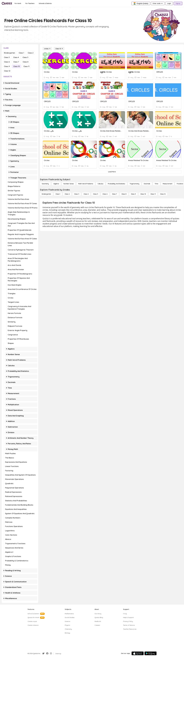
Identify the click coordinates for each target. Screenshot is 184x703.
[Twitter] (43, 653)
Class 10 (16, 66)
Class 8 (25, 62)
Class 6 (7, 62)
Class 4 (16, 57)
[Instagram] (51, 653)
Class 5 (25, 57)
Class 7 (16, 62)
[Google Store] (150, 653)
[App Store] (138, 653)
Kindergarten (9, 53)
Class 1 (21, 53)
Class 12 (7, 71)
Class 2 (30, 53)
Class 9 (7, 66)
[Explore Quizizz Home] (7, 3)
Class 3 (7, 57)
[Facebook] (47, 653)
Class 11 (26, 66)
